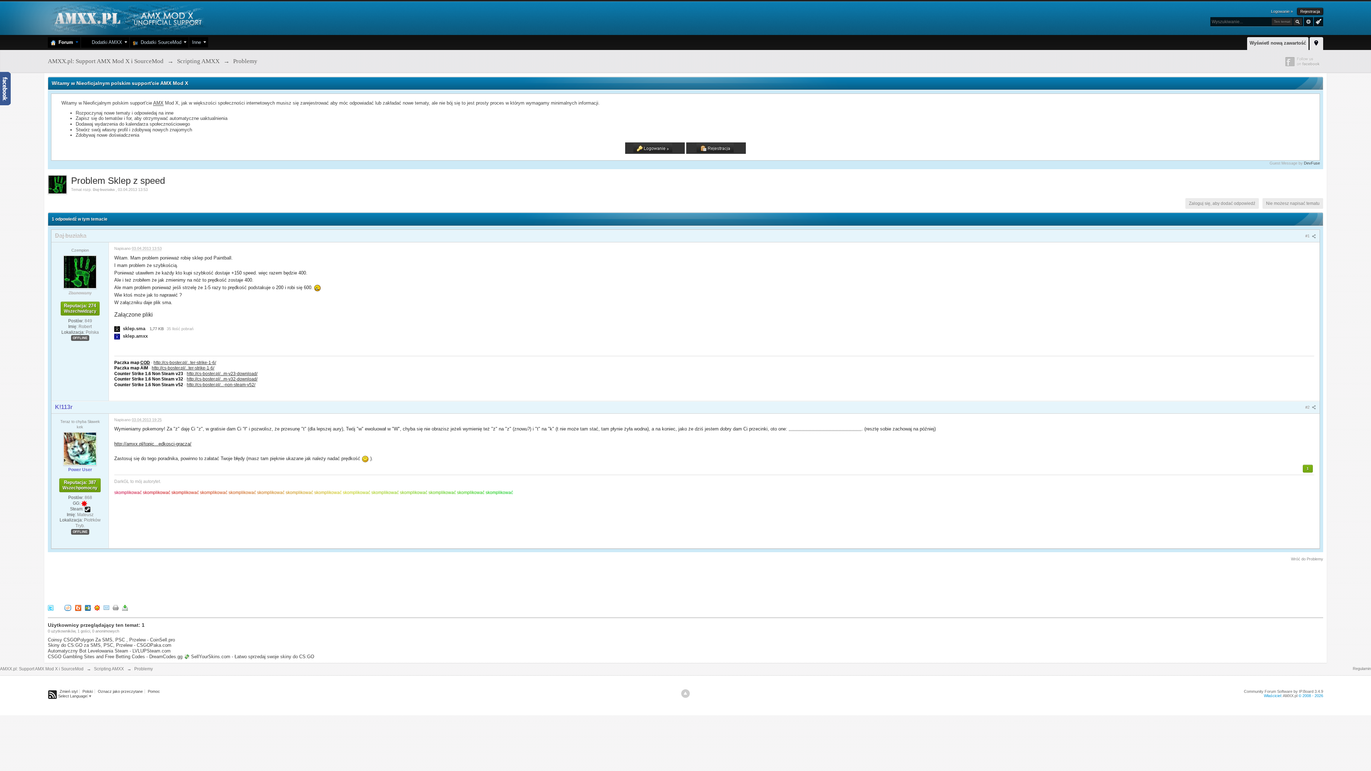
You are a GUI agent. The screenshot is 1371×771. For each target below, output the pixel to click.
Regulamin (1362, 668)
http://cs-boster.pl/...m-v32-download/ (222, 379)
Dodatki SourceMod (159, 42)
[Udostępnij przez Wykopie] (67, 607)
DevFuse (1312, 163)
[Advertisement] (178, 582)
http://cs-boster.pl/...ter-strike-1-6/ (185, 362)
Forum (64, 42)
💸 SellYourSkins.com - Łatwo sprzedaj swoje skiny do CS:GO (249, 656)
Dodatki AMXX (105, 42)
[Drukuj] (116, 607)
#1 (1308, 236)
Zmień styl (68, 691)
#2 (1308, 407)
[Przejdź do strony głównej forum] (127, 17)
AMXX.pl (1290, 696)
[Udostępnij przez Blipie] (78, 607)
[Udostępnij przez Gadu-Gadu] (97, 607)
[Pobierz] (125, 607)
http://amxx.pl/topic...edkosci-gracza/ (152, 444)
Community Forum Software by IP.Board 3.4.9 (1283, 691)
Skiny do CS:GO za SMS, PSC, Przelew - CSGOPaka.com (109, 645)
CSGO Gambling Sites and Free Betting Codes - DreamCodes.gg (115, 656)
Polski (87, 691)
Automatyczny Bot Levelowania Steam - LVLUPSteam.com (109, 651)
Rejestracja (1310, 11)
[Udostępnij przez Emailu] (106, 607)
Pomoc (154, 691)
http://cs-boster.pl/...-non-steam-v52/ (221, 384)
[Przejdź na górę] (685, 693)
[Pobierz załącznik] (117, 328)
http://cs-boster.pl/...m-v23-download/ (222, 373)
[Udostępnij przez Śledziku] (88, 607)
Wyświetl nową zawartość (1278, 43)
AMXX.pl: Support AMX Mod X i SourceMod (42, 668)
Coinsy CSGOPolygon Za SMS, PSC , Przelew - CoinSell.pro (111, 639)
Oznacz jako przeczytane (120, 691)
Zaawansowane (1308, 21)
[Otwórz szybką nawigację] (1316, 42)
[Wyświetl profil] (80, 271)
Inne (196, 42)
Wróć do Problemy (1307, 559)
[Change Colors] (1317, 21)
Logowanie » (1282, 11)
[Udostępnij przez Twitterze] (51, 607)
